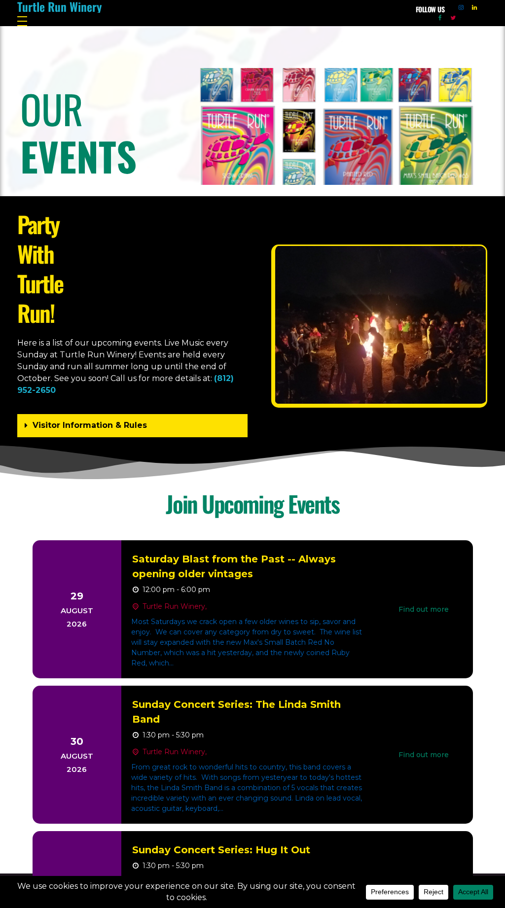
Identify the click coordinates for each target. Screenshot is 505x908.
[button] (132, 425)
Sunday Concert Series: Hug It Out (221, 850)
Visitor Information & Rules (90, 425)
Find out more (423, 609)
